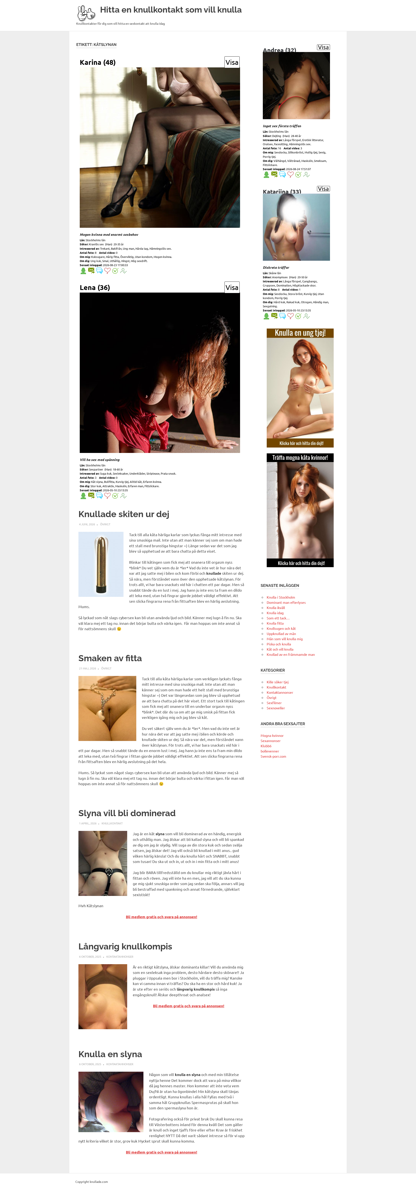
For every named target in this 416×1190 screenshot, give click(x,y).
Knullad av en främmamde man (291, 654)
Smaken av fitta (110, 658)
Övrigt (105, 524)
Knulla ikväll (276, 607)
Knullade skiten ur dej (123, 514)
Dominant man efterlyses (286, 602)
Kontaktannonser (119, 956)
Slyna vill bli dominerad (127, 813)
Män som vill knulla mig (285, 639)
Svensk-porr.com (273, 756)
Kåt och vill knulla (280, 649)
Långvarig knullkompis (125, 946)
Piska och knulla (279, 644)
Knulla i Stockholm (281, 597)
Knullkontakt (112, 823)
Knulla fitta (275, 623)
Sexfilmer (274, 702)
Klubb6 (266, 746)
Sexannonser (271, 740)
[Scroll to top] (408, 1182)
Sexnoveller (276, 708)
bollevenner (270, 751)
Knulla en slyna (110, 1054)
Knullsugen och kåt (281, 628)
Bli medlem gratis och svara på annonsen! (161, 917)
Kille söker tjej (278, 682)
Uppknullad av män (281, 633)
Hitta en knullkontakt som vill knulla (171, 10)
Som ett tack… (278, 618)
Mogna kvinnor (272, 735)
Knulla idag (275, 612)
